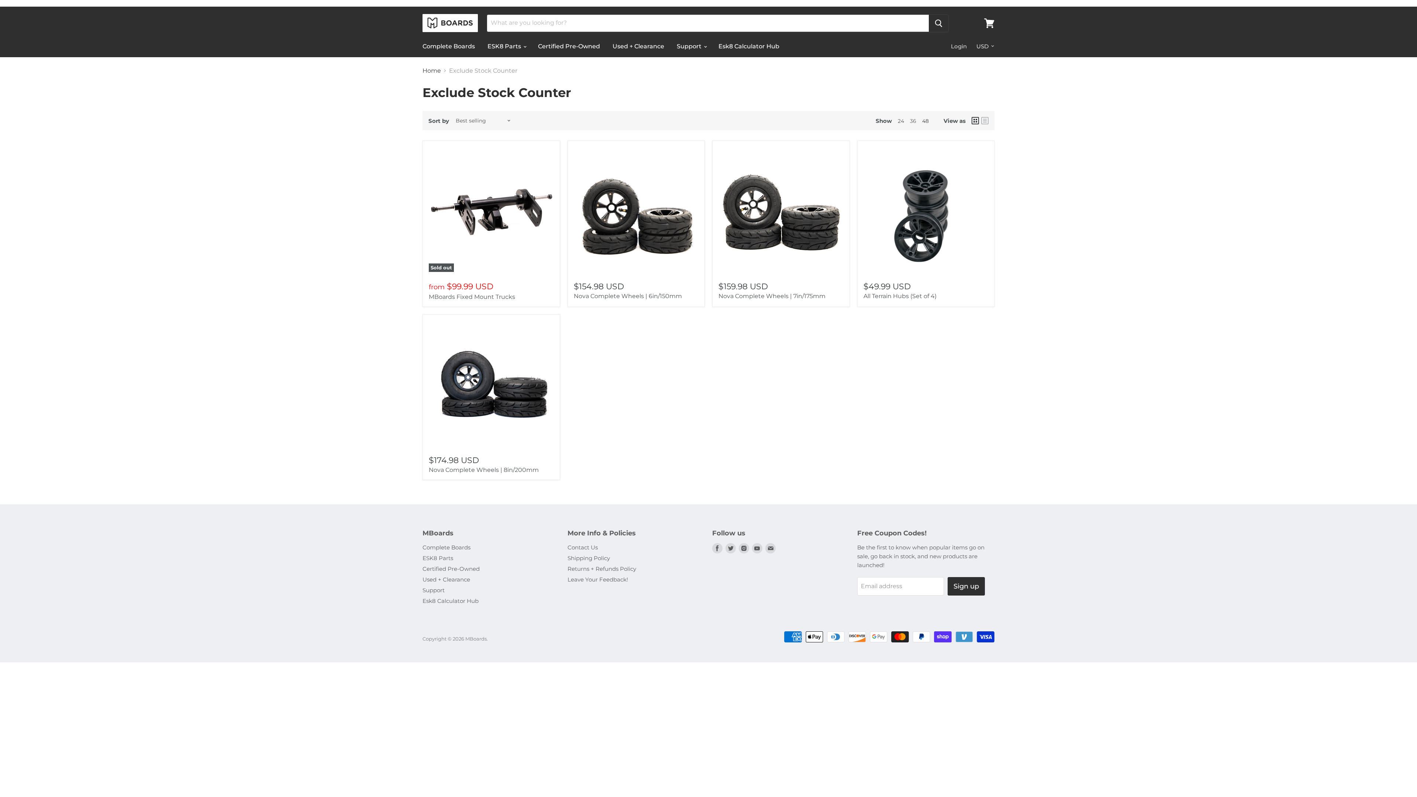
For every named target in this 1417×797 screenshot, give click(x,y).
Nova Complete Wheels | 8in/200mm (484, 469)
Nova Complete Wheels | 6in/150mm (628, 296)
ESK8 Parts (505, 46)
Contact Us (583, 547)
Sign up (966, 586)
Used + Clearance (638, 46)
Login (959, 46)
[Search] (938, 23)
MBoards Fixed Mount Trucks (472, 296)
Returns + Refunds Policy (602, 568)
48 (925, 121)
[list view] (985, 120)
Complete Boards (449, 46)
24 (901, 121)
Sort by (438, 121)
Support (690, 46)
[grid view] (975, 120)
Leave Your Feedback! (598, 579)
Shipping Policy (589, 558)
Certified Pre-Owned (569, 46)
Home (432, 71)
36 (913, 121)
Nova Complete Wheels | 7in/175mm (771, 296)
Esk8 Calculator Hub (748, 46)
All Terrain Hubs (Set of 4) (900, 296)
